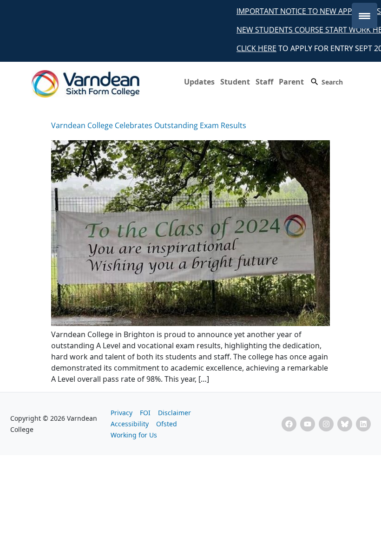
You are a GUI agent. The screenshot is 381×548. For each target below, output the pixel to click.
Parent (291, 82)
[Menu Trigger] (364, 15)
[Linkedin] (363, 424)
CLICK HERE (251, 48)
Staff (264, 82)
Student (235, 82)
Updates (199, 82)
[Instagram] (326, 424)
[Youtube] (307, 424)
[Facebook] (289, 424)
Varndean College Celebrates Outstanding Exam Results (148, 125)
